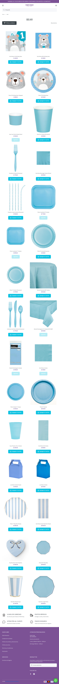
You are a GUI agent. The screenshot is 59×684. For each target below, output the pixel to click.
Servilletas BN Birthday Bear (43, 56)
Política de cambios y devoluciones (10, 641)
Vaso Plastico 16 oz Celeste (16, 446)
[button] (56, 5)
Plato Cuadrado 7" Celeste (15, 251)
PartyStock (7, 681)
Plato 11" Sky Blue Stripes (15, 523)
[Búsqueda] (3, 10)
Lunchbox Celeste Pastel (15, 484)
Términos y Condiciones (7, 648)
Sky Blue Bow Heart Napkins (15, 562)
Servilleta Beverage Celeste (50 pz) (43, 173)
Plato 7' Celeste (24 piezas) (16, 290)
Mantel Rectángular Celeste (15, 368)
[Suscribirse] (55, 665)
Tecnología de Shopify (14, 681)
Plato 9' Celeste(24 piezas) (43, 251)
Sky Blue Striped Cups (16, 601)
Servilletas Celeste (43, 368)
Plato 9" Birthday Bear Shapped (16, 95)
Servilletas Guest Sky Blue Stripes (43, 523)
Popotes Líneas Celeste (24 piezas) (15, 212)
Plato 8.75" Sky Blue (43, 562)
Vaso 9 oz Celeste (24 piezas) (43, 134)
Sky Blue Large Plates (43, 601)
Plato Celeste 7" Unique (16, 407)
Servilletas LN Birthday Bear (15, 56)
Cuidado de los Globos (7, 638)
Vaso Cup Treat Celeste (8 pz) (15, 134)
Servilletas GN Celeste (43, 446)
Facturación (5, 651)
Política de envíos (6, 645)
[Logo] (29, 5)
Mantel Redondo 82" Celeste (43, 290)
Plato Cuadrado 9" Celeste (43, 212)
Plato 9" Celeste (43, 407)
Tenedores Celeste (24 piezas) (15, 173)
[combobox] (29, 10)
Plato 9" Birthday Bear (43, 95)
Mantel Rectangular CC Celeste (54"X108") (43, 329)
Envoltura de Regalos (7, 660)
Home (3, 14)
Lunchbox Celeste (43, 484)
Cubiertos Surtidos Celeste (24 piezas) (15, 329)
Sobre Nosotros (5, 635)
